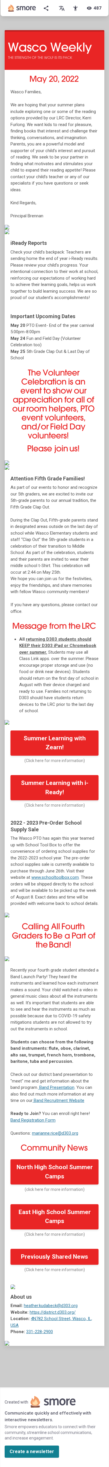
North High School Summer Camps (55, 1172)
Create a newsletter (32, 1451)
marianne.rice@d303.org (55, 1133)
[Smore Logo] (22, 8)
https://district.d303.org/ (53, 1312)
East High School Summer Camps (55, 1217)
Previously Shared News (54, 1256)
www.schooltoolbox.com (55, 877)
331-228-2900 (39, 1331)
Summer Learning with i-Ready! (54, 787)
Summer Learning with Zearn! (55, 743)
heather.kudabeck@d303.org (51, 1305)
